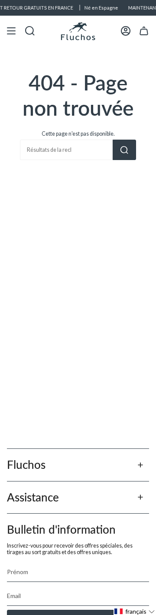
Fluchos (26, 464)
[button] (135, 611)
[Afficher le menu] (11, 31)
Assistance (33, 497)
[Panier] (144, 31)
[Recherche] (124, 150)
